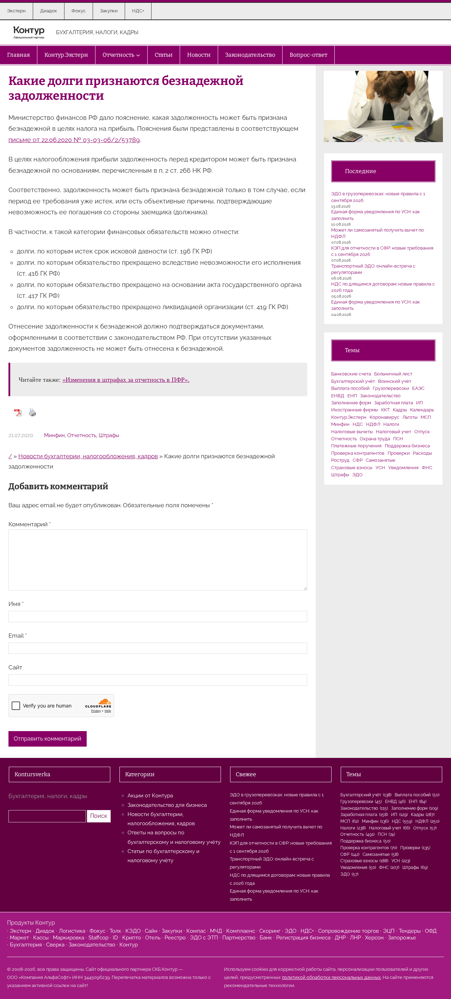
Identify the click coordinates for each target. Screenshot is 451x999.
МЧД (216, 931)
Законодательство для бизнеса (167, 805)
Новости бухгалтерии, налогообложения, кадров (88, 456)
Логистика (72, 931)
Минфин (54, 435)
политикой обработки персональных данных (331, 977)
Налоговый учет (393, 431)
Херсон (374, 937)
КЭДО (133, 931)
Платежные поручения (356, 445)
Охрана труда (375, 438)
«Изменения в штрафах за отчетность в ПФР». (126, 379)
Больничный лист (393, 373)
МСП (426, 417)
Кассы (41, 937)
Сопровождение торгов (348, 931)
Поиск (98, 816)
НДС (358, 424)
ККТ (385, 409)
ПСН (398, 438)
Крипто (131, 937)
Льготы (410, 417)
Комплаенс (240, 931)
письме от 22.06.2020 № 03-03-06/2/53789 (74, 139)
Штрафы (109, 435)
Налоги (391, 424)
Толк (115, 931)
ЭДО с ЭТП (204, 937)
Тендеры (410, 931)
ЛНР (355, 937)
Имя (16, 603)
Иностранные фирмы (354, 409)
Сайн (151, 931)
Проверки (399, 453)
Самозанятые (380, 460)
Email (17, 635)
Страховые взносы (351, 467)
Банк (266, 937)
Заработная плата (393, 402)
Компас (196, 931)
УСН (380, 467)
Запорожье (402, 937)
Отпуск (422, 431)
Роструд (340, 460)
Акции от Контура (150, 795)
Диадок (45, 931)
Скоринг (269, 931)
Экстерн (20, 931)
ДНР (340, 937)
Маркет (19, 937)
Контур (128, 945)
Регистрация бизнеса (303, 937)
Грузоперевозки (391, 388)
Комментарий (29, 524)
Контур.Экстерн (348, 417)
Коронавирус (384, 417)
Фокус (97, 931)
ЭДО (357, 474)
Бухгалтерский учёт (353, 381)
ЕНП (352, 395)
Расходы (422, 453)
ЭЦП (389, 931)
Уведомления (403, 467)
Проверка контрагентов (357, 453)
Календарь (422, 409)
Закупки (172, 931)
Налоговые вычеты (352, 431)
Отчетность (81, 435)
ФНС (427, 467)
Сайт (15, 667)
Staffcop (98, 937)
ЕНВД (337, 395)
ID (115, 937)
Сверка (55, 945)
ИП (419, 402)
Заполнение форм (351, 402)
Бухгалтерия (26, 945)
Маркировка (68, 937)
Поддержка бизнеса (407, 445)
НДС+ (307, 931)
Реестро (175, 937)
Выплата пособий (350, 388)
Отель (152, 937)
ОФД (431, 931)
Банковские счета (351, 373)
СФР (358, 460)
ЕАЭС (418, 388)
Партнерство (238, 937)
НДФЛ (373, 424)
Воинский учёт (394, 381)
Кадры (400, 409)
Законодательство (380, 395)
